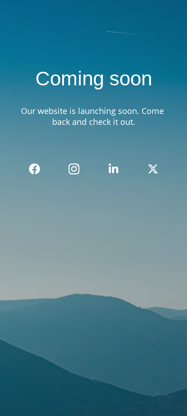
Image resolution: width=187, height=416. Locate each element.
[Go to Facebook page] (39, 168)
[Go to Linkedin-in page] (118, 168)
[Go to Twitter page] (153, 168)
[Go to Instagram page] (79, 168)
